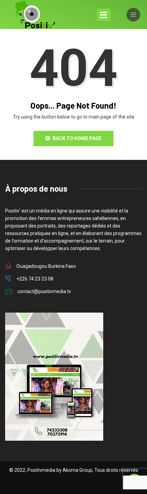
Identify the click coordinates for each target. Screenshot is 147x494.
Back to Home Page (77, 138)
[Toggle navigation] (104, 14)
